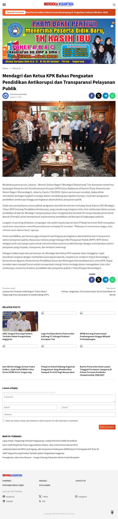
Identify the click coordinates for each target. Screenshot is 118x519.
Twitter (45, 496)
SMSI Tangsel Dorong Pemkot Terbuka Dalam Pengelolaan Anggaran (17, 336)
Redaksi (43, 480)
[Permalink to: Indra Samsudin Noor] (5, 95)
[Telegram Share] (105, 96)
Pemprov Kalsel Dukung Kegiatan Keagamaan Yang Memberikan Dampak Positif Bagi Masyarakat (58, 369)
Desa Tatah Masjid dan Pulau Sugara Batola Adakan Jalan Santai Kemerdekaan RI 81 (40, 445)
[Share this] (92, 96)
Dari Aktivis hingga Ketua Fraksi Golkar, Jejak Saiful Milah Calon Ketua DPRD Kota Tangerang (18, 369)
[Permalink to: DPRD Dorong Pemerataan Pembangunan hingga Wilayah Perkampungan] (98, 321)
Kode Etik (81, 480)
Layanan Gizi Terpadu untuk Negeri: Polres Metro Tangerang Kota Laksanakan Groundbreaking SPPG (25, 291)
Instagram (82, 496)
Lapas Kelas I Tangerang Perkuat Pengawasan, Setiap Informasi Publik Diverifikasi (39, 440)
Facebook (10, 496)
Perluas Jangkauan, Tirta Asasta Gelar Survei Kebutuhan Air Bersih (88, 291)
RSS (43, 501)
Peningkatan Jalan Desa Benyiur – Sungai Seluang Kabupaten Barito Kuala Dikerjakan (40, 457)
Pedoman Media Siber (13, 485)
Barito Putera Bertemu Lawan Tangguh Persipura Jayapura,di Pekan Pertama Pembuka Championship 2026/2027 (96, 370)
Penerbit (7, 480)
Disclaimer (44, 485)
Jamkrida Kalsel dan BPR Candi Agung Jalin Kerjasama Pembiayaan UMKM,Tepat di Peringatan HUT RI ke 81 (50, 449)
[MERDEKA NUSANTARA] (59, 4)
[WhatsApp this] (112, 96)
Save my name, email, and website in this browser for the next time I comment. (42, 420)
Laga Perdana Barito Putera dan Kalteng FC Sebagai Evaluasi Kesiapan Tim (57, 336)
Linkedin (9, 501)
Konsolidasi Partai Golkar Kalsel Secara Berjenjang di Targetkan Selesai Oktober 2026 (47, 12)
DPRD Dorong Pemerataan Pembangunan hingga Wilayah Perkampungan (95, 336)
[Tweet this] (99, 96)
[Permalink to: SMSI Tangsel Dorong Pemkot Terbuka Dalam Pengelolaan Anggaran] (20, 321)
